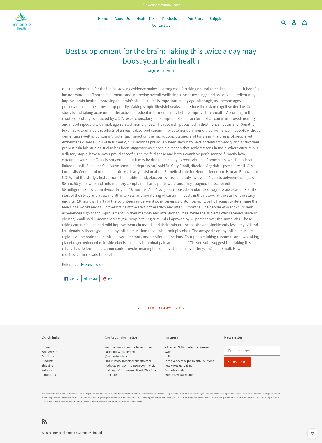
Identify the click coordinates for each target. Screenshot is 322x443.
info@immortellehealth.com (132, 361)
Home (46, 347)
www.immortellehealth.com (135, 347)
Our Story (48, 356)
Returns (47, 370)
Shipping (47, 365)
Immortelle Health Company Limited (77, 433)
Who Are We (49, 352)
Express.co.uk (92, 264)
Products (47, 361)
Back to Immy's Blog (164, 308)
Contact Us (49, 375)
